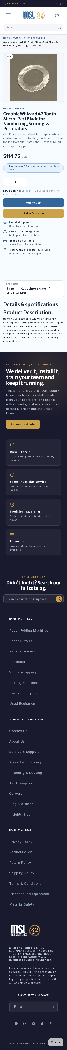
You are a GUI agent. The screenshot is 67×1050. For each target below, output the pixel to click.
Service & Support (24, 752)
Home (6, 37)
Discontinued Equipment (29, 894)
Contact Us (18, 731)
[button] (8, 15)
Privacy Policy (21, 842)
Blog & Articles (21, 804)
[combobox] (33, 27)
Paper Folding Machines (29, 630)
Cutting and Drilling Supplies (30, 37)
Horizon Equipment (25, 693)
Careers (16, 793)
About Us (17, 741)
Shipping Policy (21, 873)
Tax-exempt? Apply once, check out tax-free (34, 168)
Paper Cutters (20, 641)
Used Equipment (22, 703)
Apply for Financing (25, 762)
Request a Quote (23, 424)
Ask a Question (33, 213)
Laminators (18, 662)
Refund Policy (20, 852)
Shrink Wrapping (22, 672)
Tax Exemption (21, 783)
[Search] (59, 27)
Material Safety (21, 904)
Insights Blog (20, 814)
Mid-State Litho (26, 1043)
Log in (60, 3)
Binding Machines (23, 683)
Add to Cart (33, 202)
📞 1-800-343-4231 (14, 3)
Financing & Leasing (25, 773)
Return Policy (20, 862)
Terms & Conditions (25, 883)
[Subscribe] (52, 1006)
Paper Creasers (22, 651)
